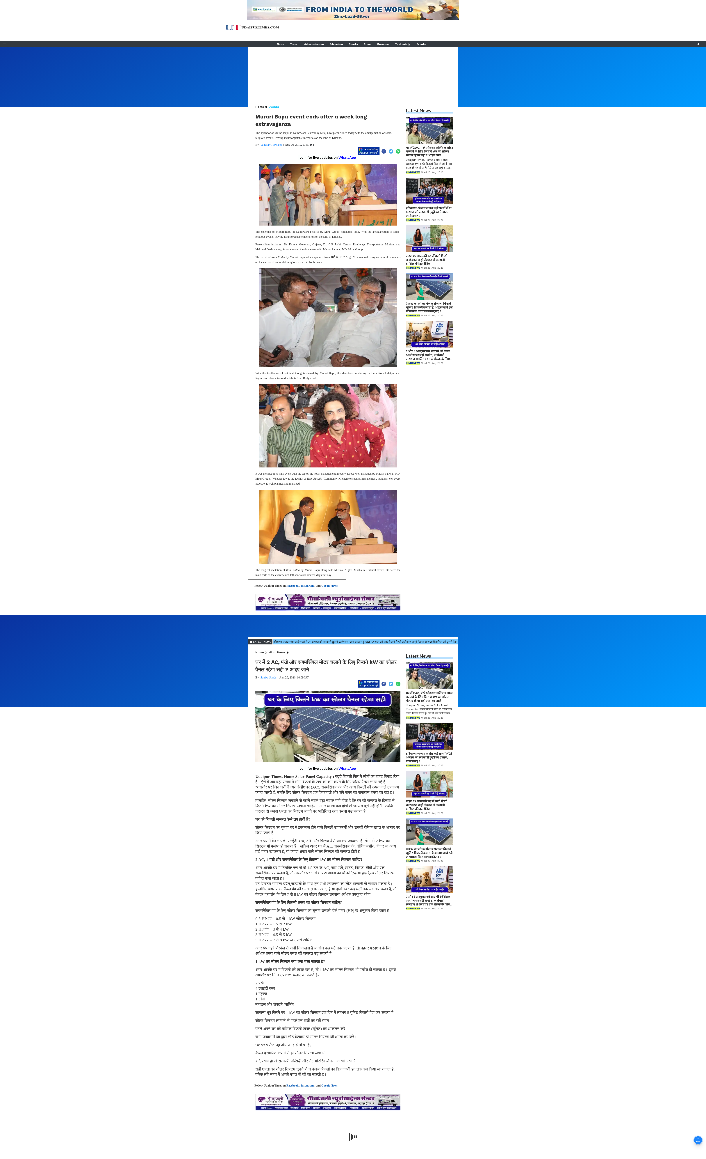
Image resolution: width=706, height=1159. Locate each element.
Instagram (307, 585)
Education (336, 43)
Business (383, 43)
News (280, 43)
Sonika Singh (268, 677)
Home (259, 107)
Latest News (418, 110)
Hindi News (277, 652)
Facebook (292, 585)
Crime (367, 43)
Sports (353, 43)
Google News (329, 585)
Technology (403, 43)
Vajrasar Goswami (271, 144)
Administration (314, 43)
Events (421, 43)
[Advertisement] (353, 72)
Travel (294, 43)
